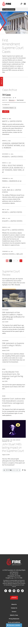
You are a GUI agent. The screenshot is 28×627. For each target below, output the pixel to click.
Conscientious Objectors (8, 107)
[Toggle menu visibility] (25, 4)
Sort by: (4, 100)
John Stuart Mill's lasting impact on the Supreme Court (13, 447)
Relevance (11, 100)
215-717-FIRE (18, 578)
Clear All (6, 111)
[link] (7, 3)
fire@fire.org (9, 578)
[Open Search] (21, 4)
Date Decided (20, 100)
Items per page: (7, 97)
